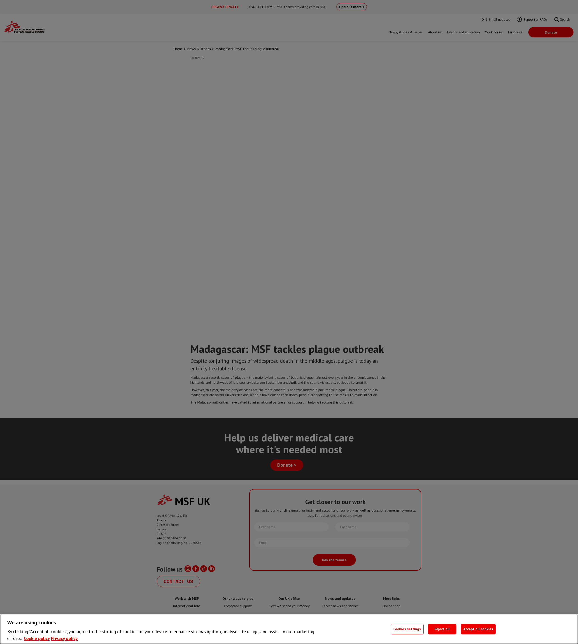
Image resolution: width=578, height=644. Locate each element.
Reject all (442, 629)
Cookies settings (407, 629)
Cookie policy (37, 638)
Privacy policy (64, 638)
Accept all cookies (478, 629)
